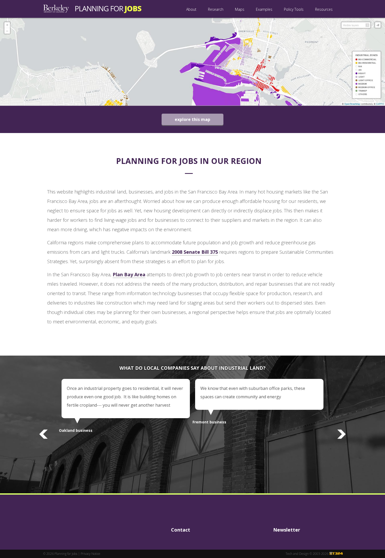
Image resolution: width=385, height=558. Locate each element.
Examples (264, 9)
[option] (125, 405)
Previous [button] (43, 434)
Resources (324, 9)
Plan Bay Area (129, 274)
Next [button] (341, 434)
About (191, 9)
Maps (239, 9)
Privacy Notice (90, 553)
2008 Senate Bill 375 (195, 252)
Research (215, 9)
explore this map (192, 119)
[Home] (92, 9)
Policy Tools (294, 9)
